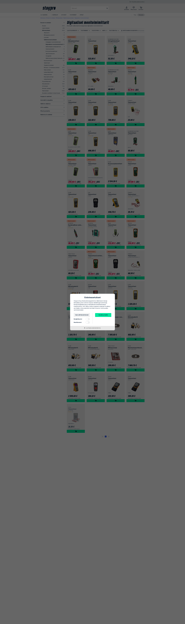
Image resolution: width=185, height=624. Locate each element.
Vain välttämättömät (82, 315)
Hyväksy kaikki (103, 315)
